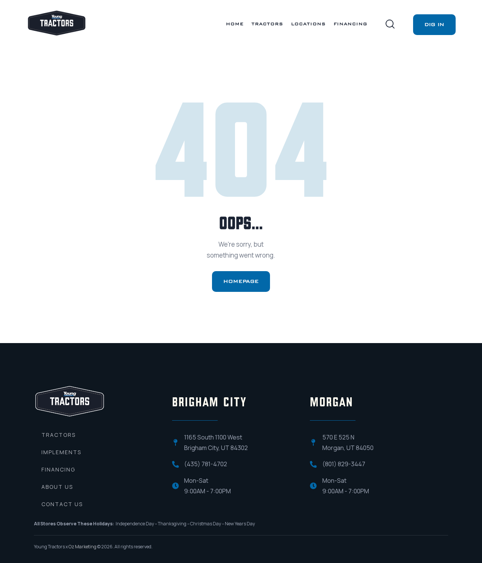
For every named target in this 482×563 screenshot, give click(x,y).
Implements (61, 452)
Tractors (58, 434)
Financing (58, 469)
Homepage (241, 281)
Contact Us (62, 504)
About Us (57, 486)
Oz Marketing (82, 546)
